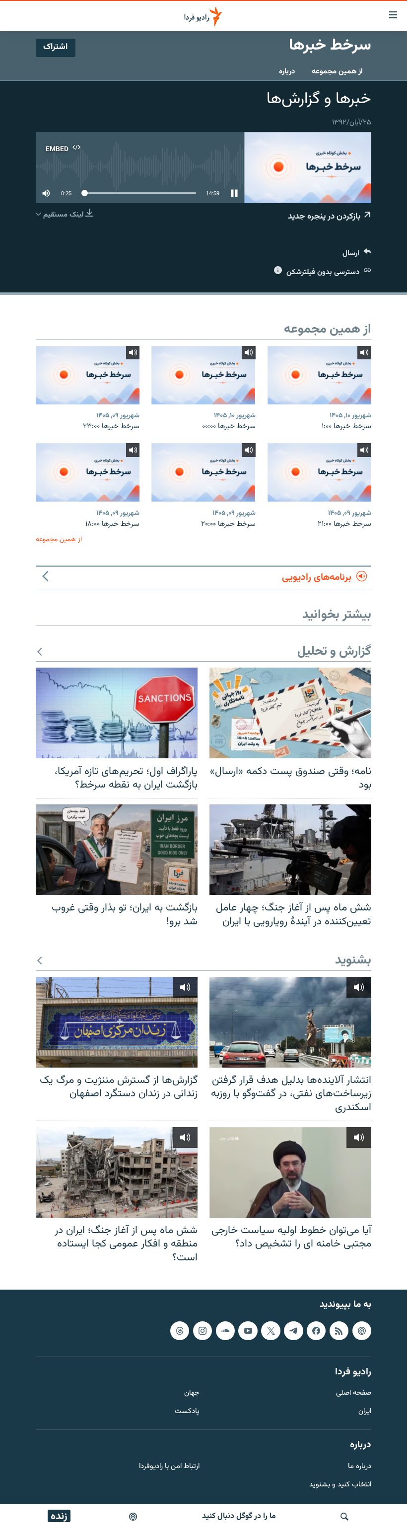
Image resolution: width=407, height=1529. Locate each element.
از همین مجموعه (337, 71)
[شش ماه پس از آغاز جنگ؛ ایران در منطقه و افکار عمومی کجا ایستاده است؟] (117, 1172)
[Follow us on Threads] (179, 1330)
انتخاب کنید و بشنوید (340, 1485)
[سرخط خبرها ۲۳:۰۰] (87, 375)
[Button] (356, 255)
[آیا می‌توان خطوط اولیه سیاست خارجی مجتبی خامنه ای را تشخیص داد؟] (290, 1172)
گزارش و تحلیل (334, 652)
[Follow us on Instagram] (202, 1330)
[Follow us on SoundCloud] (225, 1330)
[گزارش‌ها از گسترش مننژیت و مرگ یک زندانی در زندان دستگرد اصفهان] (117, 1022)
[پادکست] (133, 1516)
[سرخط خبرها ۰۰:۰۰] (203, 375)
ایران (364, 1412)
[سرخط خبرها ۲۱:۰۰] (319, 472)
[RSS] (339, 1330)
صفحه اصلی (353, 1394)
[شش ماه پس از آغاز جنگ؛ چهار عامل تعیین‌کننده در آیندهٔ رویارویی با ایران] (290, 849)
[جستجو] (344, 1516)
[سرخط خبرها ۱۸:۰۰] (87, 472)
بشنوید (353, 960)
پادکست (187, 1412)
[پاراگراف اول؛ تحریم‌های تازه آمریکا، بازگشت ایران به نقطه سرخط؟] (117, 713)
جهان (192, 1394)
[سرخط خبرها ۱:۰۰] (319, 375)
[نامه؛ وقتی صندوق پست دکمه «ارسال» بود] (290, 713)
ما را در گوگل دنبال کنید (239, 1516)
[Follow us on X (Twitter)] (270, 1330)
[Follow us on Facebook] (316, 1330)
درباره (287, 71)
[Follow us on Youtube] (247, 1330)
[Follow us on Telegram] (293, 1330)
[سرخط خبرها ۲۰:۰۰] (203, 472)
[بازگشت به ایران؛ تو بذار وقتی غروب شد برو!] (117, 849)
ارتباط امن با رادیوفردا (169, 1467)
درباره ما (359, 1467)
